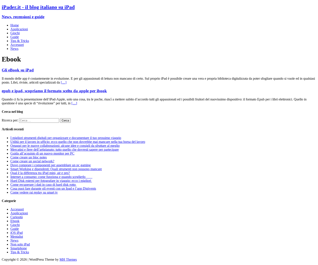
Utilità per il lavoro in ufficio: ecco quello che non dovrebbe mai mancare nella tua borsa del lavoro (77, 142)
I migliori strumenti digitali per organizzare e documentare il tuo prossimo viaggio (65, 138)
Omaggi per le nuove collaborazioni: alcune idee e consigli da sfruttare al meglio (65, 145)
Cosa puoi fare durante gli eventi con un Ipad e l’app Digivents (53, 188)
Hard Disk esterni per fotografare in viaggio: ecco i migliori (51, 181)
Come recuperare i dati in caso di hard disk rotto (43, 184)
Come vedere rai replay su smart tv (34, 192)
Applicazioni (19, 29)
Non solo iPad (20, 244)
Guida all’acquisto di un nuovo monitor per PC (42, 153)
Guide (14, 37)
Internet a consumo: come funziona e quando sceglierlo (51, 177)
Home (14, 25)
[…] (63, 82)
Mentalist (16, 236)
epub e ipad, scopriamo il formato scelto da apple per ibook (54, 91)
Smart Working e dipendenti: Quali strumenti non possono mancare (56, 169)
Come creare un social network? (32, 161)
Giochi (15, 33)
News (14, 48)
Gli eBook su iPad (18, 70)
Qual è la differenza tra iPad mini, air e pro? (40, 173)
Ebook (14, 221)
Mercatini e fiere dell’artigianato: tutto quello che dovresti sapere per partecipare (64, 149)
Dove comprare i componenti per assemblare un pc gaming (50, 165)
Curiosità (16, 217)
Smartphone (18, 248)
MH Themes (68, 259)
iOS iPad (16, 232)
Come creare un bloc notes (28, 157)
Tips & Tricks (19, 41)
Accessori (17, 45)
